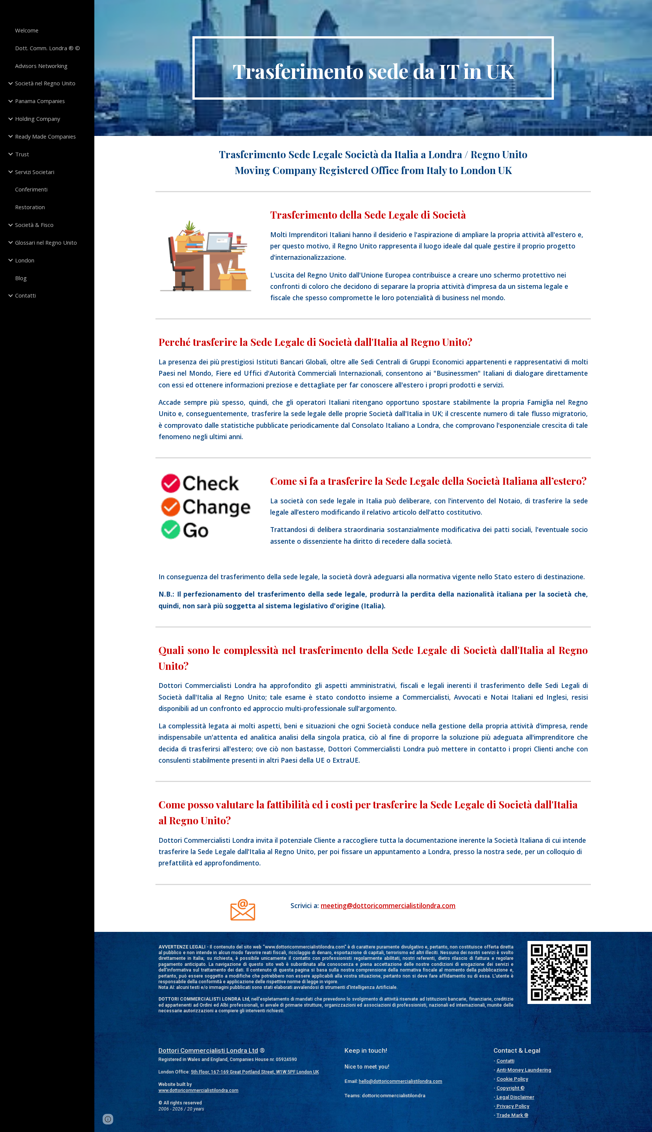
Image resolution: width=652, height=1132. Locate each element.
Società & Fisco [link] (34, 224)
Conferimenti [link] (31, 189)
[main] (373, 68)
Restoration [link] (30, 207)
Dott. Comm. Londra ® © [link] (47, 48)
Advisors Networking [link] (41, 65)
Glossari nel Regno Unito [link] (46, 242)
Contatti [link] (25, 295)
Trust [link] (22, 154)
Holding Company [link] (37, 118)
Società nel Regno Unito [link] (45, 83)
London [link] (24, 260)
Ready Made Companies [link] (45, 136)
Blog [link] (21, 278)
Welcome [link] (26, 30)
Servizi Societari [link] (34, 172)
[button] (108, 1119)
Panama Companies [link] (40, 101)
